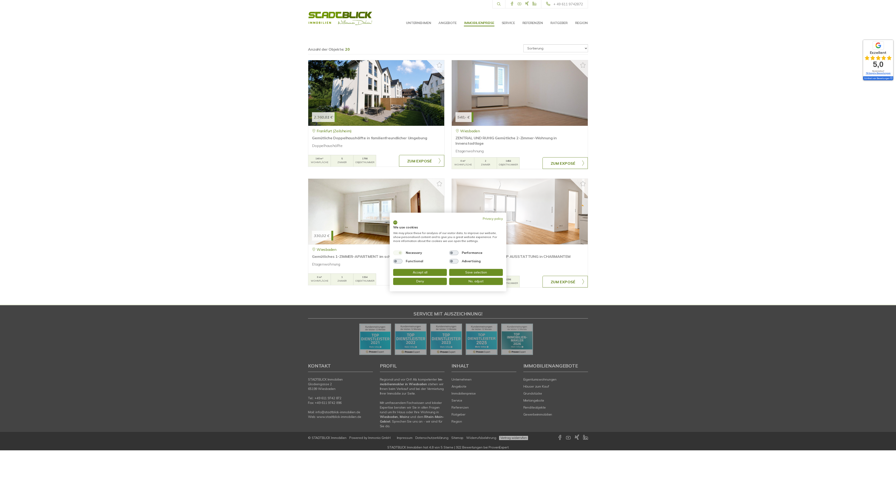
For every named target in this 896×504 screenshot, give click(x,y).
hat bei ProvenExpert (447, 447)
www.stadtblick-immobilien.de (339, 417)
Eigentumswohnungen (540, 379)
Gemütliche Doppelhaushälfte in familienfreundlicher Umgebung (369, 138)
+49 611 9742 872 (328, 398)
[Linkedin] (534, 4)
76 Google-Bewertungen (878, 73)
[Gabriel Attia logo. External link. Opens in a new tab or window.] (395, 222)
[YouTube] (520, 4)
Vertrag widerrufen (513, 438)
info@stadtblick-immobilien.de (337, 412)
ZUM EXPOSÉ (419, 161)
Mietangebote (533, 400)
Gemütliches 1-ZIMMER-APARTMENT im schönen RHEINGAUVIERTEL (373, 256)
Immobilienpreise (479, 23)
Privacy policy (493, 218)
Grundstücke (532, 393)
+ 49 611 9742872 (568, 4)
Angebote (447, 23)
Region (581, 23)
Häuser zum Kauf (536, 386)
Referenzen (532, 23)
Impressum (405, 438)
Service (508, 23)
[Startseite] (340, 18)
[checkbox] (397, 252)
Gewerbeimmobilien (537, 414)
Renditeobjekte (534, 407)
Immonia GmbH (379, 438)
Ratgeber (559, 23)
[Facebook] (512, 4)
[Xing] (527, 4)
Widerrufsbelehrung (481, 438)
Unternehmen (418, 23)
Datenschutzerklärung (431, 438)
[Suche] (498, 4)
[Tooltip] (891, 78)
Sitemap (457, 438)
